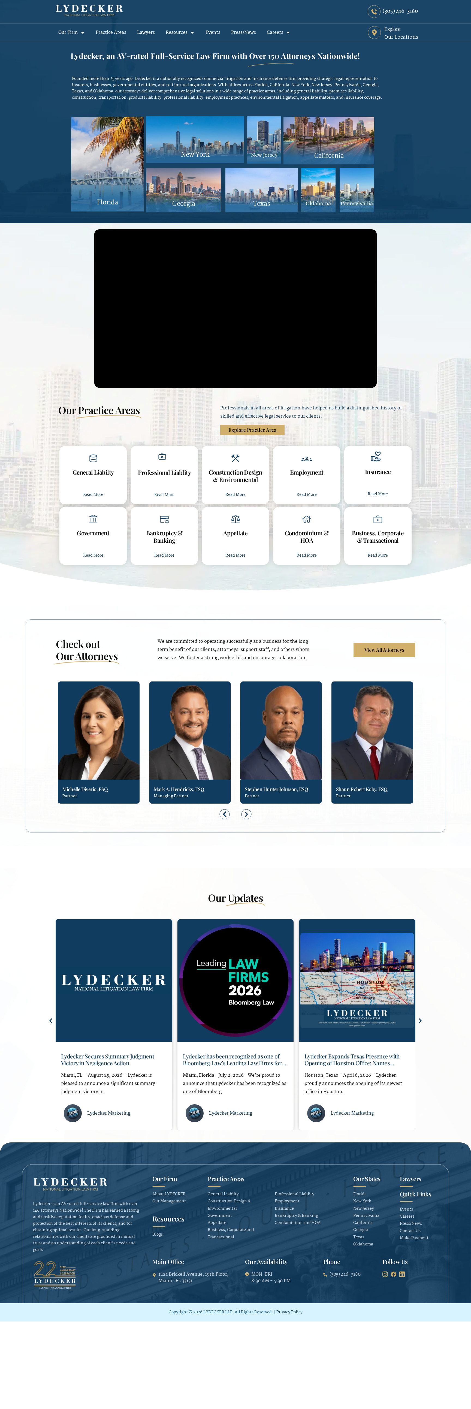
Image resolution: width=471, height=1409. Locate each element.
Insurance (378, 471)
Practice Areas (111, 32)
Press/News (243, 32)
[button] (225, 814)
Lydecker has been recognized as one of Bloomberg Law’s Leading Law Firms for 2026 (110, 1062)
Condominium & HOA (307, 536)
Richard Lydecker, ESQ (360, 789)
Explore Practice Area (252, 430)
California (329, 156)
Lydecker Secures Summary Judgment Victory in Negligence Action (350, 1059)
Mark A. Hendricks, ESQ (87, 789)
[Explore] (374, 32)
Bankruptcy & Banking (164, 536)
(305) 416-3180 (66, 757)
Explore (392, 29)
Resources (177, 32)
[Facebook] (393, 1274)
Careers (275, 32)
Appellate (235, 533)
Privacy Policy (289, 1312)
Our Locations (401, 37)
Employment (307, 472)
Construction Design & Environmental (235, 475)
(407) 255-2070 (249, 757)
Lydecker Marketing (108, 1113)
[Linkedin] (86, 757)
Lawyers (146, 32)
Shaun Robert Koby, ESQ (270, 789)
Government (93, 533)
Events (213, 32)
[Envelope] (76, 757)
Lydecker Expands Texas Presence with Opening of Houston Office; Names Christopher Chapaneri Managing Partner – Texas (234, 1066)
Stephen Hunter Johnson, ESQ (185, 789)
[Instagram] (385, 1274)
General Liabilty (93, 472)
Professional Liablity (164, 472)
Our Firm (68, 32)
